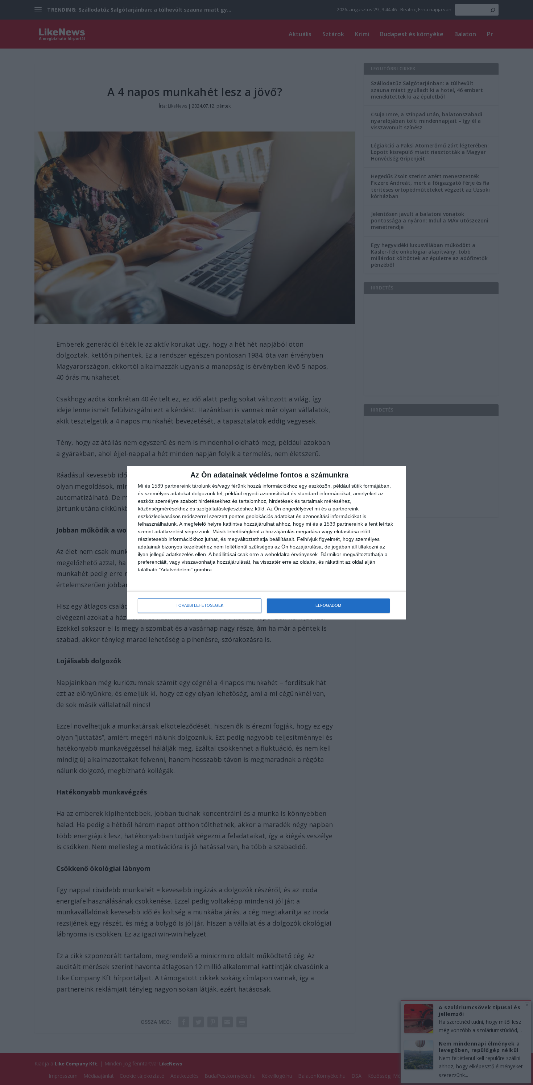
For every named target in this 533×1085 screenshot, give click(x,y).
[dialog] (266, 542)
